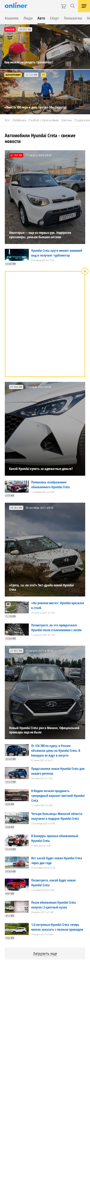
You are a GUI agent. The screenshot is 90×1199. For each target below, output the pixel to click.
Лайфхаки (19, 120)
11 (43, 74)
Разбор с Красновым (44, 120)
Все (7, 120)
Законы (66, 120)
